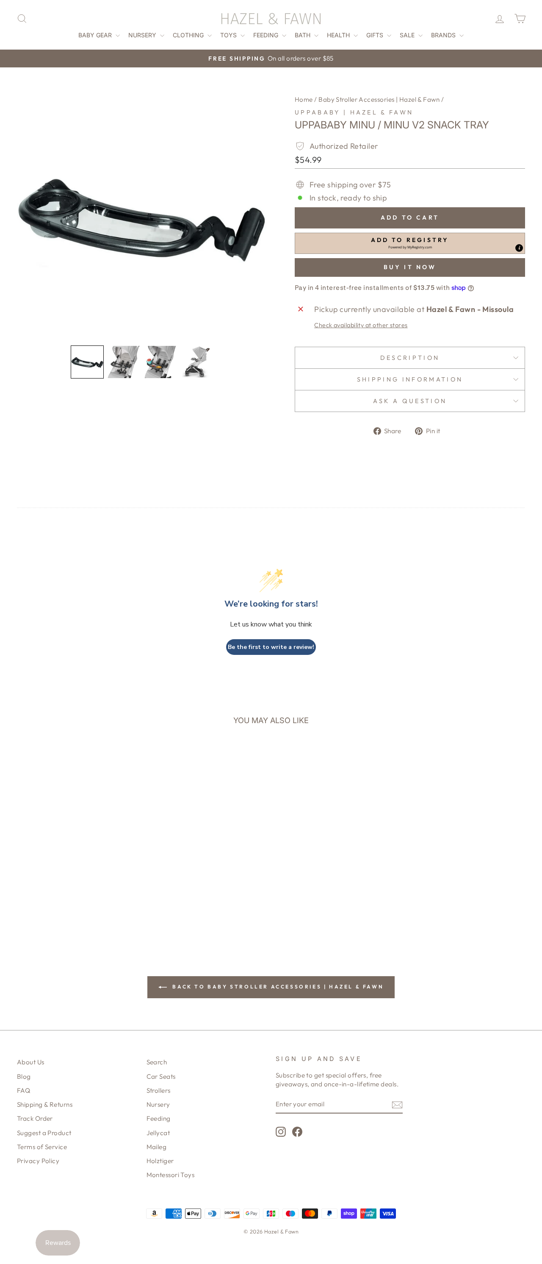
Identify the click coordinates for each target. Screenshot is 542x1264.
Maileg (157, 1147)
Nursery (143, 35)
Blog (24, 1076)
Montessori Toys (171, 1175)
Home (304, 99)
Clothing (189, 35)
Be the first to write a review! (271, 647)
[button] (87, 362)
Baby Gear (95, 35)
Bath (303, 35)
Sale (408, 35)
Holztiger (160, 1161)
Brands (444, 35)
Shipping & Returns (44, 1104)
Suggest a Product (44, 1133)
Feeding (266, 35)
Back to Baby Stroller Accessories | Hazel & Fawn (277, 986)
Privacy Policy (38, 1161)
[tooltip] (519, 248)
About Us (30, 1062)
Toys (229, 35)
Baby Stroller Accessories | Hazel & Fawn (379, 99)
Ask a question (410, 401)
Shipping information (410, 379)
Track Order (35, 1118)
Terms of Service (42, 1147)
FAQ (23, 1090)
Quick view (77, 856)
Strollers (159, 1090)
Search (157, 1062)
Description (410, 358)
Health (339, 35)
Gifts (375, 35)
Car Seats (161, 1076)
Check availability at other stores (360, 325)
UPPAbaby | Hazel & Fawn (354, 112)
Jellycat (158, 1133)
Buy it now (410, 267)
